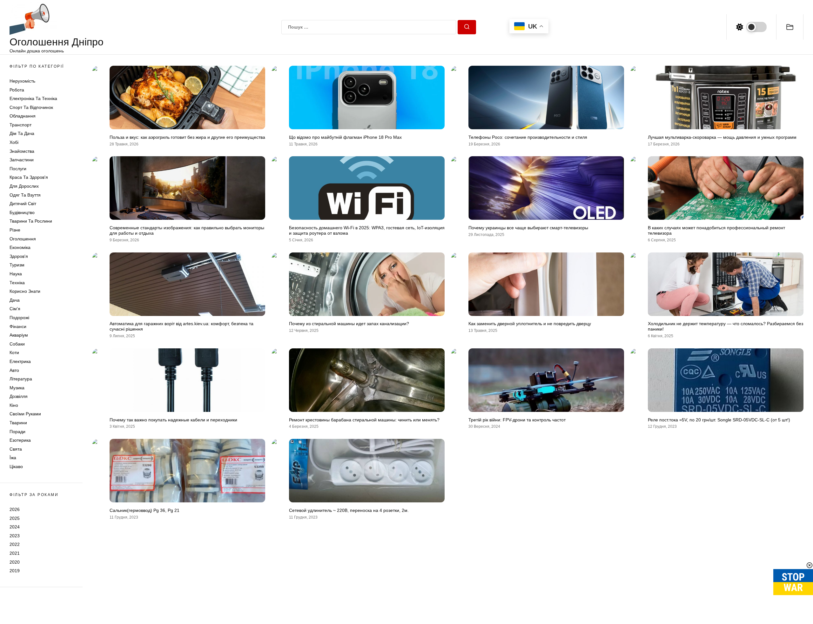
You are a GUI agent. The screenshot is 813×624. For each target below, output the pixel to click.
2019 (15, 571)
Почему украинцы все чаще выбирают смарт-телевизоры (528, 227)
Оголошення (23, 238)
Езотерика (20, 440)
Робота (17, 89)
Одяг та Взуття (25, 195)
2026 (15, 509)
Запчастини (22, 160)
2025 (15, 518)
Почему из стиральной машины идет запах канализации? (349, 323)
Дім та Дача (22, 133)
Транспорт (20, 124)
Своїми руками (25, 414)
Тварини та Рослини (31, 221)
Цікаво (16, 466)
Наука (16, 273)
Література (21, 379)
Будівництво (22, 212)
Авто (14, 370)
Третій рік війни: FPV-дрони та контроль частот (517, 419)
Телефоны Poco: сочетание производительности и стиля (527, 137)
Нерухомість (22, 81)
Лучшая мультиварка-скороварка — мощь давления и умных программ (722, 137)
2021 (15, 553)
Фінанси (18, 326)
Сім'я (15, 309)
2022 (15, 544)
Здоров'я (19, 256)
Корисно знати (25, 291)
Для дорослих (24, 186)
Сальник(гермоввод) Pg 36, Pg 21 (144, 510)
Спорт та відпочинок (31, 107)
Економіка (20, 247)
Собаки (17, 343)
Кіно (14, 405)
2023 (15, 535)
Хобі (14, 142)
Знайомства (22, 151)
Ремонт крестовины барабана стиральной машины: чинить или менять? (364, 419)
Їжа (13, 457)
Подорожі (19, 317)
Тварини (18, 423)
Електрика (20, 361)
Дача (15, 300)
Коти (14, 352)
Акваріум (19, 335)
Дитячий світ (23, 203)
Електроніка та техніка (33, 98)
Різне (15, 229)
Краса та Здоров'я (29, 177)
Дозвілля (19, 396)
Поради (17, 431)
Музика (17, 387)
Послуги (18, 168)
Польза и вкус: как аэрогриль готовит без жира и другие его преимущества (187, 137)
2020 (15, 562)
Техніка (17, 282)
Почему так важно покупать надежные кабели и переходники (173, 419)
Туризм (17, 265)
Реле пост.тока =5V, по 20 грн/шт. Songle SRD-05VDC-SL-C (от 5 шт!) (719, 419)
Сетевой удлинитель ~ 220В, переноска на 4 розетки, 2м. (349, 510)
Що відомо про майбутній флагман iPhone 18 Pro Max (345, 137)
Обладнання (23, 116)
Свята (16, 449)
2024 (15, 527)
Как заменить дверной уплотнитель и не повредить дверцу (529, 323)
